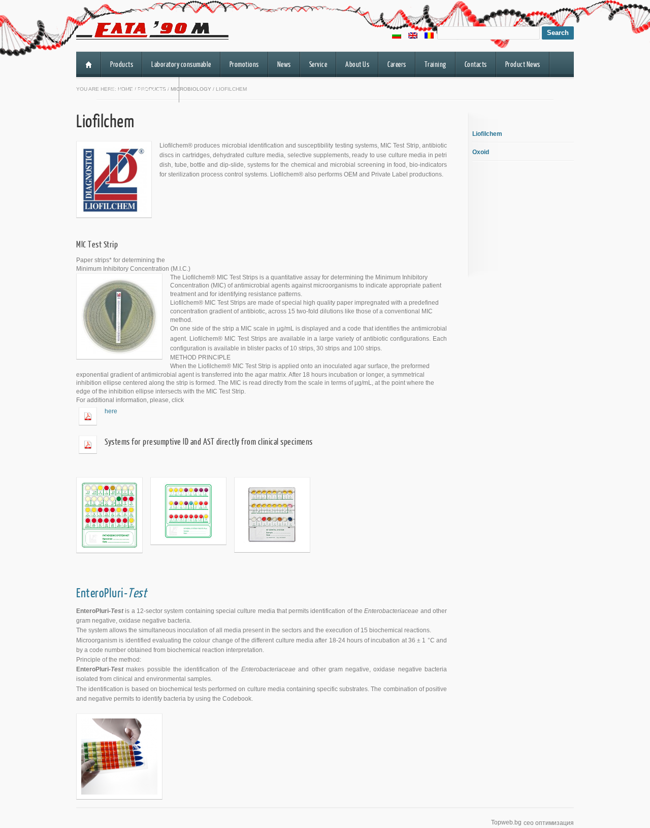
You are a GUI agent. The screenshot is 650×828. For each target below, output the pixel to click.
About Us (357, 64)
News (284, 64)
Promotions (244, 64)
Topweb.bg (506, 822)
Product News (522, 64)
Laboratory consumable (181, 64)
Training (435, 64)
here (111, 411)
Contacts (476, 64)
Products (121, 64)
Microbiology (191, 89)
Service (318, 64)
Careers (396, 64)
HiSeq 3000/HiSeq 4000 (140, 89)
